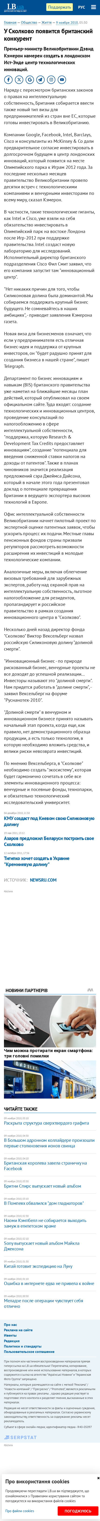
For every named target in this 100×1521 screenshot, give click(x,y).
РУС (81, 7)
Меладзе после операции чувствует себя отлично (43, 1303)
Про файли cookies (19, 1511)
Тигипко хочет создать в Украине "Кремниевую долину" (37, 861)
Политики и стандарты (22, 1346)
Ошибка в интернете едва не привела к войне (49, 1283)
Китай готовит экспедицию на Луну (38, 1266)
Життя (47, 22)
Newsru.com (43, 880)
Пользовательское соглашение (29, 1351)
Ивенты (10, 1335)
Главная (10, 22)
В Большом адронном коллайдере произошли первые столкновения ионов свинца (49, 1143)
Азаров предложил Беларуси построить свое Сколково (49, 841)
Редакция (12, 1340)
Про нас (10, 1324)
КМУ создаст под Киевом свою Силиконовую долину (49, 821)
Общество (29, 22)
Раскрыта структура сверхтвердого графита (46, 1123)
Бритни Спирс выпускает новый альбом (42, 1186)
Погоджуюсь (78, 1511)
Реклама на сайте (18, 1330)
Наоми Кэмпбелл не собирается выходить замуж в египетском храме (45, 1223)
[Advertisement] (50, 932)
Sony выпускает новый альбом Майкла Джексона (41, 1246)
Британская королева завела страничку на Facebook (45, 1166)
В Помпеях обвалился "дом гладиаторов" (44, 1203)
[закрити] (98, 1478)
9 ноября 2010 (67, 22)
